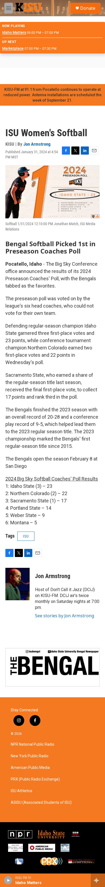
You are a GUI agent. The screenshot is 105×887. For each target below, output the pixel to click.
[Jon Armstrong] (17, 584)
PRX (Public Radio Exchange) (35, 779)
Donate (87, 8)
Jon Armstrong (37, 144)
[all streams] (98, 880)
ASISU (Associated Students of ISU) (41, 803)
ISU (26, 536)
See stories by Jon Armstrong (64, 616)
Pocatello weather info (86, 76)
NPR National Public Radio (32, 744)
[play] (8, 880)
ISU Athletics (21, 791)
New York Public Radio (29, 756)
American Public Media (30, 768)
